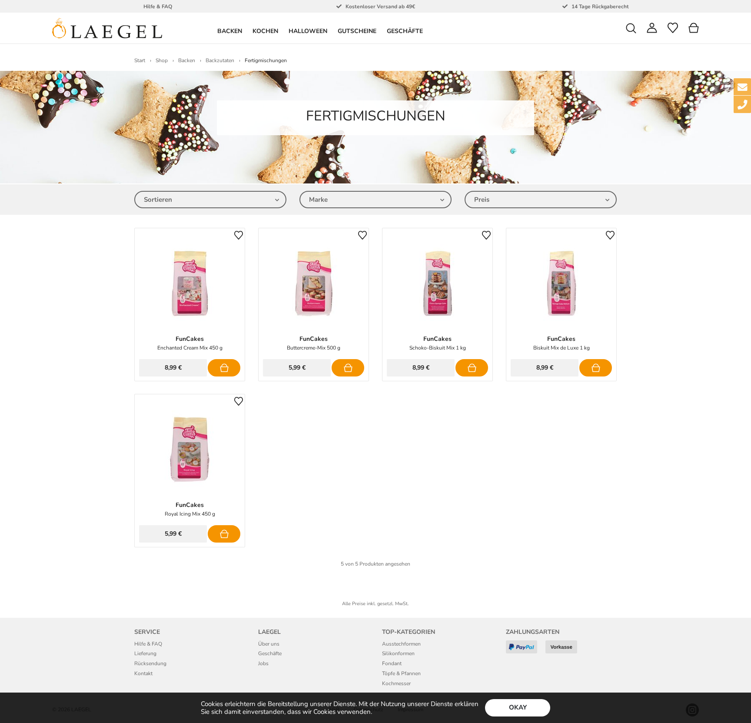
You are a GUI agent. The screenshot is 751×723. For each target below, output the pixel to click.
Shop (162, 60)
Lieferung (145, 653)
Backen (186, 60)
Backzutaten (220, 60)
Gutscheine (357, 31)
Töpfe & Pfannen (401, 673)
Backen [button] (229, 31)
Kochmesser (396, 683)
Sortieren (158, 199)
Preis (481, 199)
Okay (518, 707)
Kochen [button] (265, 31)
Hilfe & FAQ (148, 643)
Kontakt (143, 673)
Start (139, 60)
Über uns (268, 643)
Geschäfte (405, 31)
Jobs (263, 663)
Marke (318, 199)
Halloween (308, 31)
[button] (631, 28)
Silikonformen (398, 653)
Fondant (392, 663)
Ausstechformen (401, 643)
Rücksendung (150, 663)
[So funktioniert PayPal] (525, 650)
